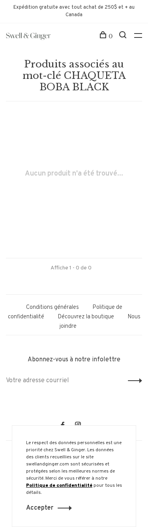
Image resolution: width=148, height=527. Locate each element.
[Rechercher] (123, 36)
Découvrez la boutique (86, 317)
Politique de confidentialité (59, 485)
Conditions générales (52, 307)
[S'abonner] (133, 380)
